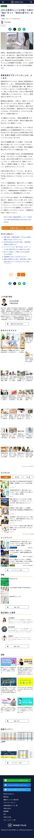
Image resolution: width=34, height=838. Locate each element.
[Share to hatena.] (24, 29)
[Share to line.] (19, 29)
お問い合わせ (7, 808)
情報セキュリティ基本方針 (11, 800)
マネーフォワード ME (9, 820)
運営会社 (6, 797)
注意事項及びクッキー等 (10, 805)
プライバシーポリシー (9, 802)
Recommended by (25, 466)
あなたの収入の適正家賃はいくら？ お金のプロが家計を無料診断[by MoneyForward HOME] (18, 219)
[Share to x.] (14, 29)
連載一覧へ (17, 721)
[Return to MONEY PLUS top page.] (17, 2)
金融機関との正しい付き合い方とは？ (15, 257)
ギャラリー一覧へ (17, 763)
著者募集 (6, 811)
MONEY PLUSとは (8, 794)
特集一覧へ (17, 607)
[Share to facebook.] (10, 29)
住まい (3, 25)
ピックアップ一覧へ (17, 570)
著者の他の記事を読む (17, 324)
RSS (4, 814)
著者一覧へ (17, 646)
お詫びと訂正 (7, 817)
